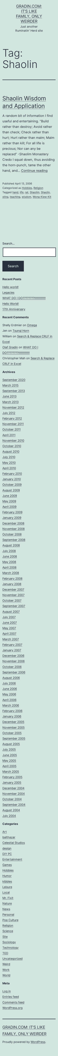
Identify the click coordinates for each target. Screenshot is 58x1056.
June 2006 (9, 688)
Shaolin (45, 192)
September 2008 (13, 539)
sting (5, 196)
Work (6, 969)
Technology (10, 947)
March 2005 (10, 771)
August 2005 (11, 744)
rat (26, 192)
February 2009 (12, 512)
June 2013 (9, 396)
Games (7, 865)
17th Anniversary (13, 309)
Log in (6, 991)
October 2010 (11, 446)
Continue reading (34, 171)
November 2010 (13, 440)
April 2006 (9, 700)
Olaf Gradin (10, 347)
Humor (7, 875)
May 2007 (9, 628)
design (6, 848)
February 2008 (12, 578)
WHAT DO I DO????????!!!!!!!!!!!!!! (24, 298)
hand (15, 192)
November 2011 (13, 424)
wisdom (26, 196)
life (22, 192)
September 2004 (13, 804)
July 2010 (8, 457)
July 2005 (9, 749)
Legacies (8, 292)
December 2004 (13, 788)
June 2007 (9, 622)
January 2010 (11, 479)
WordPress (38, 1042)
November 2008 (13, 529)
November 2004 (13, 793)
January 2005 (11, 782)
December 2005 (13, 722)
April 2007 (9, 633)
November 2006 (13, 661)
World (6, 975)
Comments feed (13, 1002)
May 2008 (9, 562)
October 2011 (11, 429)
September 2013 (13, 391)
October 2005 (12, 733)
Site (5, 936)
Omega (32, 325)
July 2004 (9, 815)
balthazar (8, 837)
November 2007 (13, 595)
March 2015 (10, 385)
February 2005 (12, 777)
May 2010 (9, 462)
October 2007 (11, 600)
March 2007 (10, 639)
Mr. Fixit (7, 898)
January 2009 (11, 517)
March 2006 (10, 705)
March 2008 (10, 573)
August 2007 (11, 611)
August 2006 (11, 677)
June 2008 (9, 556)
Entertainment (12, 859)
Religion (38, 187)
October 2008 (12, 534)
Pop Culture (10, 920)
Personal (8, 914)
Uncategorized (12, 958)
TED (5, 953)
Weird (6, 964)
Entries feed (10, 996)
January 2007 (11, 650)
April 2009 (9, 506)
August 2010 (10, 451)
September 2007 (13, 606)
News (6, 909)
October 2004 (12, 799)
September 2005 (13, 738)
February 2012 (12, 418)
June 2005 (9, 755)
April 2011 (8, 435)
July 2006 (9, 683)
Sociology (9, 942)
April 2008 (9, 567)
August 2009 (11, 490)
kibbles (7, 881)
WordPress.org (12, 1008)
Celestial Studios (13, 842)
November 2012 (13, 407)
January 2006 (11, 716)
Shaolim (34, 192)
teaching (15, 196)
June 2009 (9, 495)
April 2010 (9, 468)
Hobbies (27, 187)
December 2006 (13, 655)
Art (4, 831)
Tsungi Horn (21, 330)
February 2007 (12, 644)
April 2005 (9, 766)
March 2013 (10, 402)
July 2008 (9, 551)
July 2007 (9, 617)
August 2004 (11, 810)
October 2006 (12, 666)
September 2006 (13, 672)
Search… (8, 243)
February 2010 (12, 473)
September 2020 (13, 380)
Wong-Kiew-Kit (42, 196)
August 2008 (11, 545)
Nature (7, 903)
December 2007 (13, 589)
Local (6, 892)
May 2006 (9, 694)
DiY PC (7, 854)
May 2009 (9, 501)
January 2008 (11, 584)
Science (7, 931)
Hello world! (10, 287)
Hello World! (10, 303)
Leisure (7, 887)
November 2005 (13, 727)
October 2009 (12, 484)
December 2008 (13, 523)
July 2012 (8, 413)
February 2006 (12, 711)
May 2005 (9, 760)
